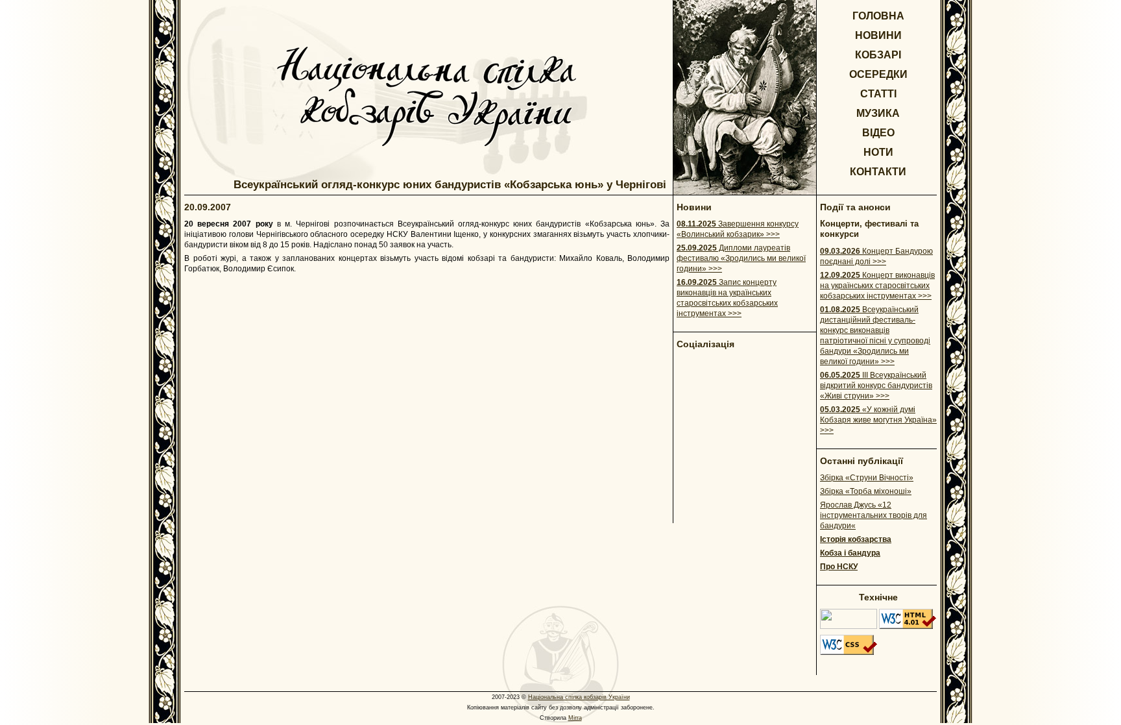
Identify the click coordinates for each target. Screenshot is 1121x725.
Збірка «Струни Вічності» (866, 477)
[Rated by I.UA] (848, 626)
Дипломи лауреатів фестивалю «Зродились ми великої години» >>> (741, 258)
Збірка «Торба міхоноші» (865, 491)
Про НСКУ (839, 566)
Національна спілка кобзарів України (579, 697)
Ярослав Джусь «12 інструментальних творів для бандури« (873, 515)
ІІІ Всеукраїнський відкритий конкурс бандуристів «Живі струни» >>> (876, 385)
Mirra (575, 718)
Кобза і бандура (850, 553)
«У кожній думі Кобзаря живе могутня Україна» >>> (878, 420)
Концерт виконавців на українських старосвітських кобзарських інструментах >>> (877, 286)
